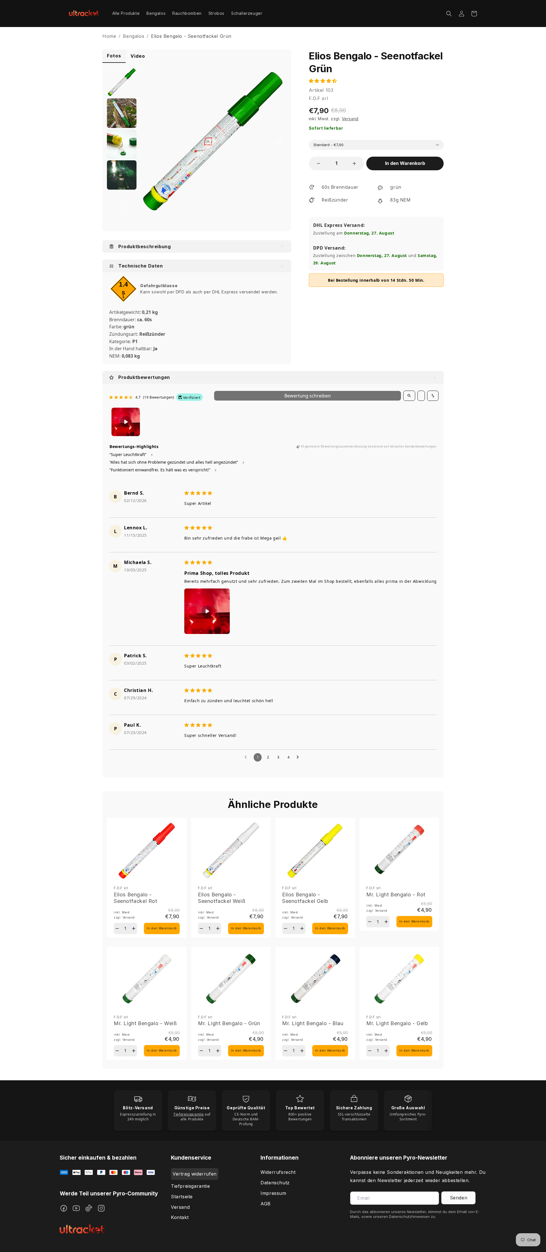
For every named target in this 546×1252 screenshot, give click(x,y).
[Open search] (409, 396)
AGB (265, 1204)
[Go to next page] (299, 757)
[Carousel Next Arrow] (278, 141)
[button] (449, 13)
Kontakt (180, 1217)
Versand (180, 1207)
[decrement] (318, 163)
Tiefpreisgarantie (190, 1186)
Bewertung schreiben (307, 396)
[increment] (354, 163)
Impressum (273, 1193)
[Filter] (421, 396)
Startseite (182, 1196)
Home (109, 36)
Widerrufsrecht (277, 1172)
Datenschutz (275, 1182)
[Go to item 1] (125, 422)
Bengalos (133, 36)
